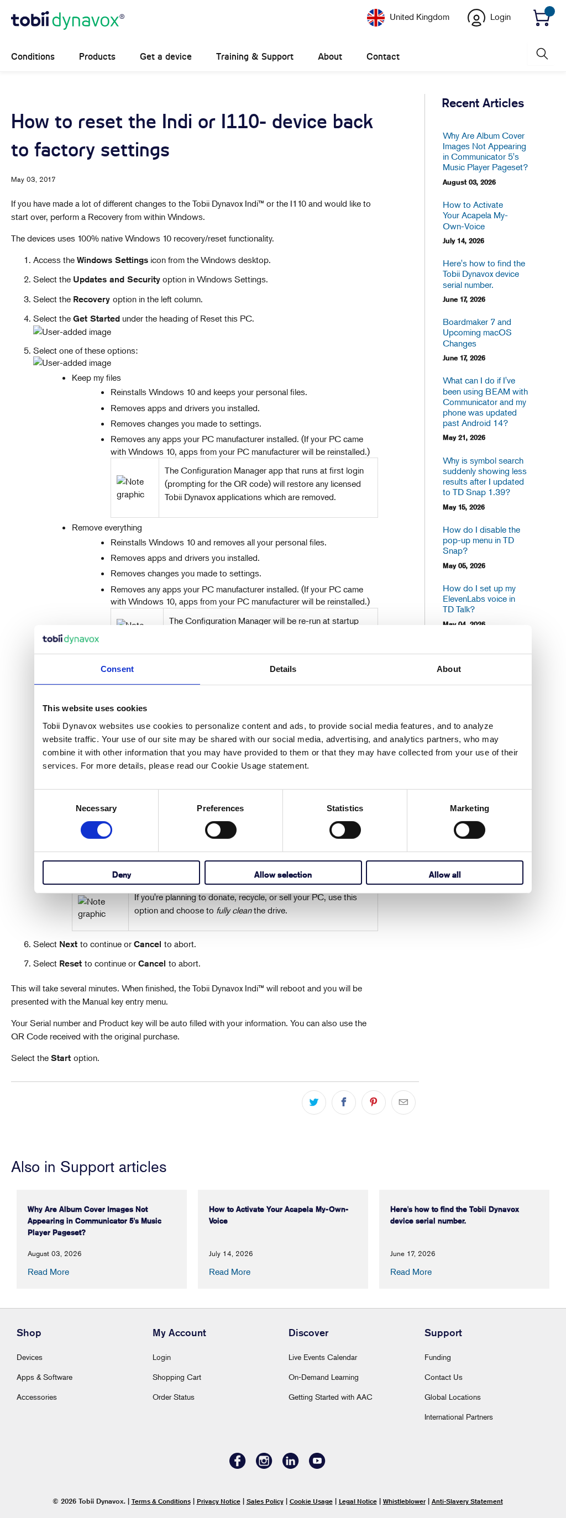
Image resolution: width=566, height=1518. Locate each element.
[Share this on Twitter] (314, 1102)
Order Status (174, 1396)
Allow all (445, 874)
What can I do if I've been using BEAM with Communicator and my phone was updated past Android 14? (485, 401)
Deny (121, 874)
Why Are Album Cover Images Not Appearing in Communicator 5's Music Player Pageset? (485, 151)
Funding (437, 1357)
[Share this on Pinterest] (373, 1102)
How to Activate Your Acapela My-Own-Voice (475, 215)
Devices (30, 1357)
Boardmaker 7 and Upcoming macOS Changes (477, 332)
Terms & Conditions (161, 1501)
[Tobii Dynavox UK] (67, 21)
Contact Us (443, 1377)
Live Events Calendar (323, 1357)
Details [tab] (283, 669)
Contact (383, 56)
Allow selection (283, 874)
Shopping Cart (177, 1377)
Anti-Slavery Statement (467, 1501)
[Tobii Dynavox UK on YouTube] (317, 1465)
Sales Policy (265, 1501)
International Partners (458, 1416)
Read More (48, 1271)
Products (97, 56)
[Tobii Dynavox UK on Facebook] (238, 1465)
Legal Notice (358, 1501)
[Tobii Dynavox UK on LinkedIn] (291, 1465)
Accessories (37, 1396)
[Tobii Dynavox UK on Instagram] (264, 1465)
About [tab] (449, 669)
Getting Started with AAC (331, 1396)
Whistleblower (404, 1501)
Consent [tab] (117, 669)
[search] (541, 54)
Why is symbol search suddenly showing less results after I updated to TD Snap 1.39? (485, 476)
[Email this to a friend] (403, 1102)
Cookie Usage (311, 1501)
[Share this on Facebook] (344, 1102)
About (330, 56)
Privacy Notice (218, 1501)
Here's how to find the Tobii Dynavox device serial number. (484, 274)
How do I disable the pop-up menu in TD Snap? (481, 540)
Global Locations (452, 1396)
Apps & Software (44, 1377)
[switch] (221, 830)
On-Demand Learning (324, 1377)
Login (162, 1357)
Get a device (166, 56)
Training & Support (255, 56)
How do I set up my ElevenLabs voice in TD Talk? (479, 598)
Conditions (33, 56)
